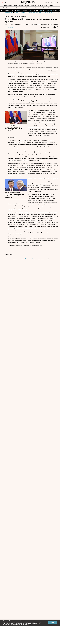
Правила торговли (10, 8)
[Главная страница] (28, 2)
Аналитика (39, 8)
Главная (7, 16)
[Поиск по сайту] (49, 2)
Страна (49, 8)
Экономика (20, 5)
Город (27, 8)
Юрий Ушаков (39, 74)
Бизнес (15, 5)
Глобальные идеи (8, 5)
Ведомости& (33, 8)
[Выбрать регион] (46, 2)
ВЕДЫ (4, 8)
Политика (51, 5)
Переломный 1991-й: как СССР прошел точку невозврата (27, 12)
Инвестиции (33, 5)
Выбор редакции (9, 12)
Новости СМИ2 (9, 254)
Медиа (45, 5)
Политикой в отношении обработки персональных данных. (17, 624)
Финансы (27, 5)
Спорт (53, 8)
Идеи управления (20, 8)
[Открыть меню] (57, 2)
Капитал (45, 8)
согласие (37, 622)
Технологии (40, 5)
